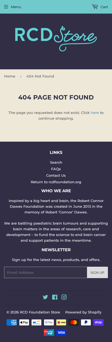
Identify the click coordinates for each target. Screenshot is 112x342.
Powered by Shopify (83, 312)
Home (9, 76)
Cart (103, 7)
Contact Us (56, 175)
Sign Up (97, 273)
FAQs (56, 169)
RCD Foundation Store (40, 312)
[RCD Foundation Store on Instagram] (64, 298)
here (95, 112)
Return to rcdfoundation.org (56, 182)
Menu (16, 7)
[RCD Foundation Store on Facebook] (55, 298)
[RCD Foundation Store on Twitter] (45, 298)
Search (56, 162)
